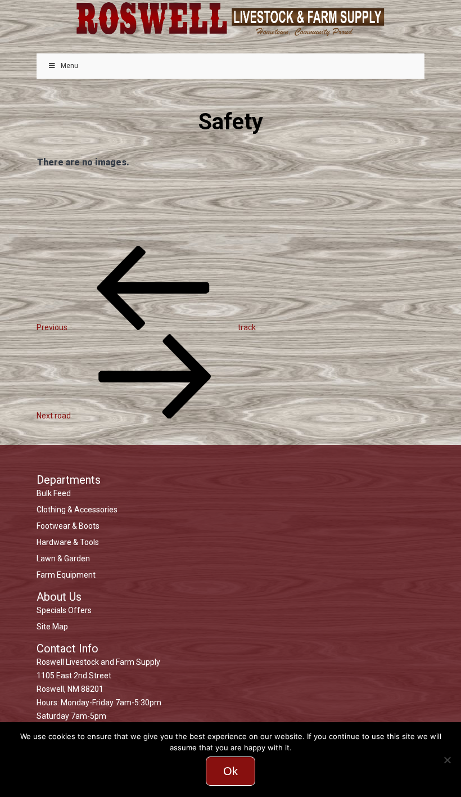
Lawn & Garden (63, 558)
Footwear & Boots (68, 525)
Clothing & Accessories (77, 509)
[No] (447, 760)
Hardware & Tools (68, 542)
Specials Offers (64, 610)
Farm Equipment (66, 574)
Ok (230, 771)
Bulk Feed (54, 493)
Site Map (52, 626)
